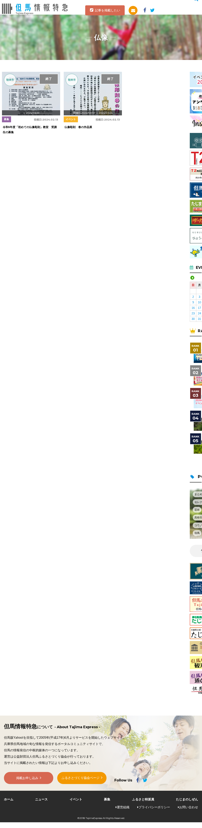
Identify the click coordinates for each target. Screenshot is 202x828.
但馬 (197, 533)
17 (199, 307)
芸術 (197, 509)
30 (193, 319)
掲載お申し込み (27, 778)
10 (199, 302)
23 (193, 313)
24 (199, 313)
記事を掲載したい (107, 10)
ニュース (41, 799)
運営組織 (123, 807)
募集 (107, 799)
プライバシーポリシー (154, 807)
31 (199, 319)
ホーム (8, 799)
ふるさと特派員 (143, 799)
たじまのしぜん (187, 799)
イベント (76, 799)
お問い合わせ (188, 807)
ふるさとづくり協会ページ (80, 777)
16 (193, 307)
